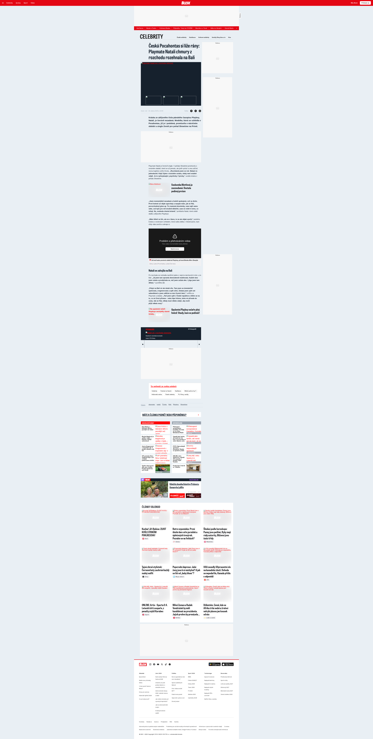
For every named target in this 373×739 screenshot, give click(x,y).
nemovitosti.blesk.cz (193, 472)
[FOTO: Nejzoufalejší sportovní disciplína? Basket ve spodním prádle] (193, 449)
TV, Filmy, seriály (183, 394)
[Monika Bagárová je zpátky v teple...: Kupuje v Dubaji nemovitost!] (162, 439)
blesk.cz (189, 433)
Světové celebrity (203, 37)
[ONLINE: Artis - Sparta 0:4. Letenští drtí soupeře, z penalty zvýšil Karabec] (193, 458)
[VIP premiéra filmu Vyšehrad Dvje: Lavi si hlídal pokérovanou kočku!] (162, 458)
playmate (152, 404)
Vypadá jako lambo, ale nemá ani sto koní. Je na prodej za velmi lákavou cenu (179, 439)
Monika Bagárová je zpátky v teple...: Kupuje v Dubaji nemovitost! (148, 439)
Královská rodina (157, 394)
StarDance (192, 37)
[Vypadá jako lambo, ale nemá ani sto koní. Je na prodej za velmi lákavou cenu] (193, 439)
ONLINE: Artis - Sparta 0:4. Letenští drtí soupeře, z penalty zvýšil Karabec (178, 459)
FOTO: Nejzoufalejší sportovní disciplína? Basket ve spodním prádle (179, 448)
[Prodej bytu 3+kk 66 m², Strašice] (193, 468)
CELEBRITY (151, 36)
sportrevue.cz (191, 452)
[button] (214, 664)
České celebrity (181, 37)
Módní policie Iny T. (191, 391)
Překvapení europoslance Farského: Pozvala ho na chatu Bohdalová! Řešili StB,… (178, 430)
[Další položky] (236, 28)
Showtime (183, 404)
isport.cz (189, 462)
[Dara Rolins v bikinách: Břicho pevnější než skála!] (162, 429)
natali (158, 404)
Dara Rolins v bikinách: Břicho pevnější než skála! (147, 428)
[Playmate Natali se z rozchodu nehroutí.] (157, 63)
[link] (150, 664)
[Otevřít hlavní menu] (3, 3)
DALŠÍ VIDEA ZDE (193, 480)
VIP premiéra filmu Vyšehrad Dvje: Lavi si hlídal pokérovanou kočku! (148, 458)
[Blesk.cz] (185, 2)
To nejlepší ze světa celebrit (163, 386)
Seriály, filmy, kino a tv (218, 37)
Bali (170, 404)
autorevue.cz (191, 443)
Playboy (176, 404)
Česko (164, 404)
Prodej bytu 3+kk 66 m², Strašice (179, 466)
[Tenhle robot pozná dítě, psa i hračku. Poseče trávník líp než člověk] (162, 468)
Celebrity (154, 391)
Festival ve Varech (166, 391)
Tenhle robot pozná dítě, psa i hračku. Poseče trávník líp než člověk (147, 468)
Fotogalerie (150, 329)
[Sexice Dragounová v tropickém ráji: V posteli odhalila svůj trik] (162, 449)
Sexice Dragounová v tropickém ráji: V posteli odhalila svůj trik (148, 448)
